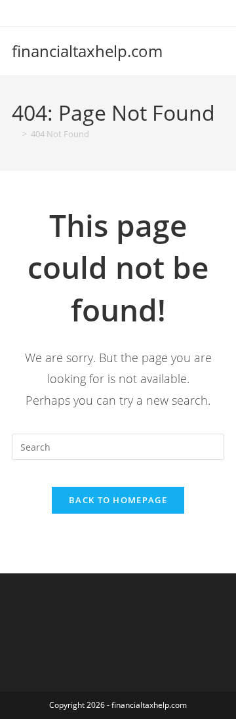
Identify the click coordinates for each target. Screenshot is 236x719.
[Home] (15, 134)
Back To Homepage (118, 500)
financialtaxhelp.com (87, 51)
